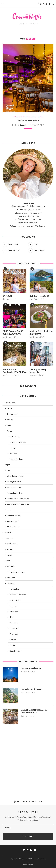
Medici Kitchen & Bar (28, 120)
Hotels (7, 470)
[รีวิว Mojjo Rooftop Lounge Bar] (41, 354)
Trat (9, 510)
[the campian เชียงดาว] (10, 674)
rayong (12, 448)
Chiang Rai (14, 628)
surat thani (14, 611)
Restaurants (30, 117)
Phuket (13, 645)
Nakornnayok (15, 600)
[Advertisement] (28, 760)
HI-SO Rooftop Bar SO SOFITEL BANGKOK (13, 332)
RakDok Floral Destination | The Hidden (14, 370)
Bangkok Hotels (13, 515)
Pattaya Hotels (13, 521)
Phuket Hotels (13, 527)
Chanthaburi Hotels (15, 476)
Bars (9, 425)
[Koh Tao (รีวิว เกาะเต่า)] (41, 281)
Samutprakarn (15, 651)
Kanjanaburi (14, 589)
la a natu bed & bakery (31, 689)
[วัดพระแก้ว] (14, 281)
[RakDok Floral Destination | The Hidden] (14, 354)
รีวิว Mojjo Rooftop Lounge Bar (38, 370)
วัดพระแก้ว (7, 296)
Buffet (10, 408)
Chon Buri (14, 634)
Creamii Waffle (21, 125)
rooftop (40, 117)
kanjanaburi (14, 436)
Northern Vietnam (17, 572)
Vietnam (10, 566)
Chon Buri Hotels (14, 487)
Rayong (13, 606)
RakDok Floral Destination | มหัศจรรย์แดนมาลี (34, 711)
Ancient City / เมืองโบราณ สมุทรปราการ (41, 332)
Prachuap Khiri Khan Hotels (18, 504)
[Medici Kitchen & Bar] (28, 78)
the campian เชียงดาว (31, 668)
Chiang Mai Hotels (14, 481)
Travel (9, 555)
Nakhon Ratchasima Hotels (18, 498)
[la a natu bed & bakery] (10, 695)
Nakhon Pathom (16, 459)
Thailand (10, 583)
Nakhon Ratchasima (18, 442)
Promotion (9, 538)
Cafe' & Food (18, 117)
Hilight (7, 465)
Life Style (8, 532)
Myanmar (11, 577)
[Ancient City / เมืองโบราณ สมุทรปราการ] (41, 316)
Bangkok (13, 453)
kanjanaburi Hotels (14, 493)
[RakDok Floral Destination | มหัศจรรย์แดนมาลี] (10, 716)
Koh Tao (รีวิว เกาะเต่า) (40, 296)
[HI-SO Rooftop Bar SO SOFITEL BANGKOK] (14, 316)
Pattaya (13, 640)
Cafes (9, 431)
